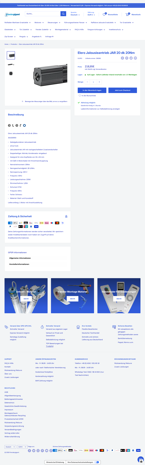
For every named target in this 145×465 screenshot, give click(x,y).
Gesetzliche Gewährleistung (15, 406)
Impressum (9, 410)
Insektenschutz (115, 29)
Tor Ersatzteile (125, 22)
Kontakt (8, 367)
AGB (6, 392)
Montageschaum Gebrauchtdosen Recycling (15, 414)
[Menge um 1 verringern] (87, 82)
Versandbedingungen (13, 429)
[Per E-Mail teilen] (135, 58)
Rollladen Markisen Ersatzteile (16, 22)
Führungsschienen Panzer (74, 22)
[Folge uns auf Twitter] (33, 450)
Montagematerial (61, 29)
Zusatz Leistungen (12, 377)
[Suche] (63, 13)
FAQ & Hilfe (79, 29)
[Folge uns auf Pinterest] (42, 450)
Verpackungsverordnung (14, 426)
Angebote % (36, 36)
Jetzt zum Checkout (122, 90)
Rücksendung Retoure (13, 370)
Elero (80, 58)
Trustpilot (49, 346)
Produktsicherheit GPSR (14, 419)
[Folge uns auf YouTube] (46, 450)
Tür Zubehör (24, 29)
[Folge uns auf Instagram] (38, 450)
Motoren (38, 22)
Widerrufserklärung (12, 436)
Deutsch (8, 447)
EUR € (20, 447)
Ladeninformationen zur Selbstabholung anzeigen (100, 109)
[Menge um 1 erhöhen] (99, 82)
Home (6, 44)
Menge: (80, 82)
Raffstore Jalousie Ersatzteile (102, 22)
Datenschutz (9, 403)
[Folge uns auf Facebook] (29, 450)
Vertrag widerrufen (12, 433)
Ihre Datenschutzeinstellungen (80, 462)
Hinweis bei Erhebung (55, 462)
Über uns (8, 374)
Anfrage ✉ (49, 36)
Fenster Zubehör (42, 29)
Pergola (22, 36)
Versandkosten (101, 69)
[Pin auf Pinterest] (126, 58)
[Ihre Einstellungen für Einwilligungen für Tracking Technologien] (141, 461)
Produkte (14, 44)
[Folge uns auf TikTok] (51, 450)
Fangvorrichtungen (95, 29)
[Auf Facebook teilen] (122, 58)
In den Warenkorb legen (92, 90)
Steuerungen (53, 22)
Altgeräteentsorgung (13, 395)
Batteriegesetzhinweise (14, 399)
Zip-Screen (9, 36)
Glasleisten (9, 29)
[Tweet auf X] (131, 58)
